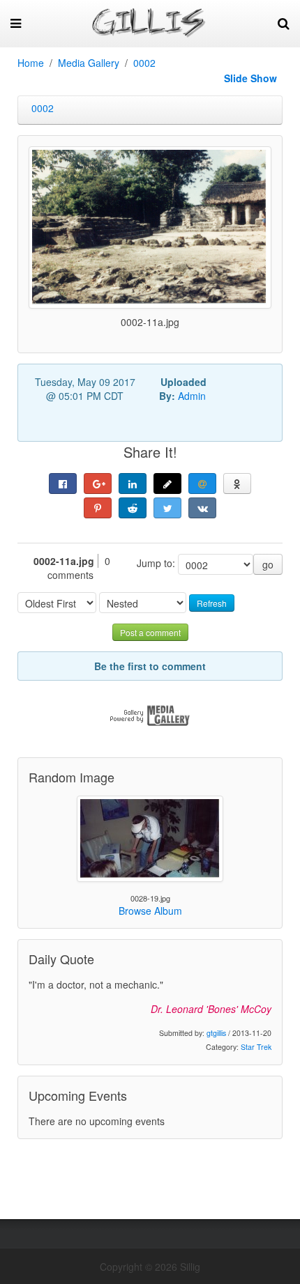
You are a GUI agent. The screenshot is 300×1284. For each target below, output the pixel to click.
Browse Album (150, 911)
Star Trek (256, 1047)
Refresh (212, 603)
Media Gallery (88, 63)
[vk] (202, 507)
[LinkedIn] (133, 483)
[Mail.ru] (202, 483)
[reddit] (133, 507)
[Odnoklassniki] (237, 483)
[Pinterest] (98, 507)
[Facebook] (63, 483)
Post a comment (150, 632)
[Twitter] (167, 507)
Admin (192, 396)
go (267, 564)
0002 (144, 63)
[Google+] (98, 483)
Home (30, 63)
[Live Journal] (167, 483)
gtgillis (216, 1033)
